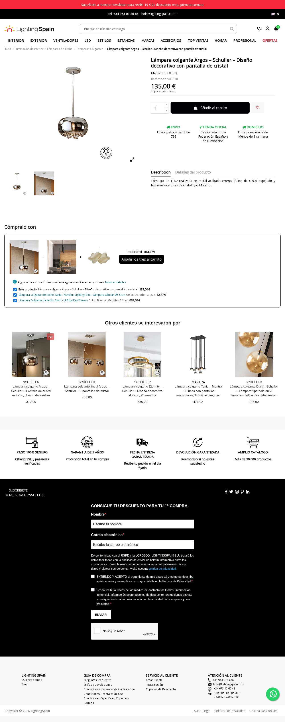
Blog (25, 684)
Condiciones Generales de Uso (104, 693)
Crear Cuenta (154, 680)
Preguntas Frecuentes (98, 680)
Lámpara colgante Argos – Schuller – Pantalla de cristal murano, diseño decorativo (31, 391)
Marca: (156, 73)
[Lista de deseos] (259, 28)
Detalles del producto (193, 172)
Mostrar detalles (115, 282)
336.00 (142, 402)
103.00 (254, 402)
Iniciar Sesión (154, 684)
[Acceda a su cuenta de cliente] (267, 28)
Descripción (161, 172)
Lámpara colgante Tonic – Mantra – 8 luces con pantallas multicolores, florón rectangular (198, 391)
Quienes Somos (32, 679)
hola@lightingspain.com (228, 684)
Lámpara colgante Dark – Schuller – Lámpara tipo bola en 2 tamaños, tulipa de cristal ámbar (254, 391)
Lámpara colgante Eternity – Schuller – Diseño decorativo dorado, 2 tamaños (142, 391)
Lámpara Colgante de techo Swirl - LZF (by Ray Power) (53, 300)
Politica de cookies (263, 711)
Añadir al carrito (213, 107)
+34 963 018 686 (223, 679)
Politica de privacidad (229, 711)
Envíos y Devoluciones (98, 684)
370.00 (31, 402)
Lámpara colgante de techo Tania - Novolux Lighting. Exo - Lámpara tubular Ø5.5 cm (71, 295)
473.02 (198, 402)
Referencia (158, 79)
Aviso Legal (202, 711)
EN (277, 14)
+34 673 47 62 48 (224, 688)
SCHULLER (169, 73)
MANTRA (198, 382)
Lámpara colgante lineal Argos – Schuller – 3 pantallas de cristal (87, 389)
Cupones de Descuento (161, 689)
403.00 (87, 397)
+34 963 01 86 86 (125, 14)
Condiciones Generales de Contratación (109, 689)
